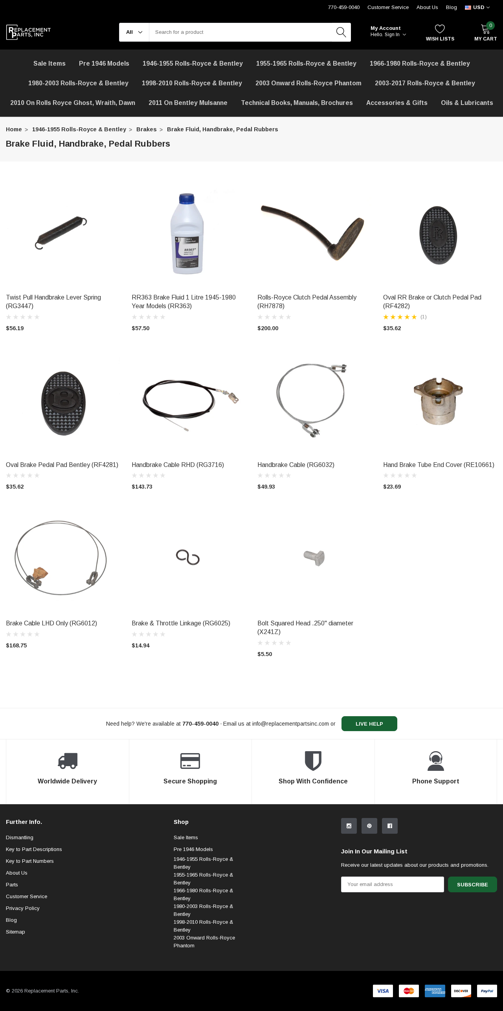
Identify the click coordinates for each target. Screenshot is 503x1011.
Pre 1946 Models (104, 63)
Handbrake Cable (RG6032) (295, 464)
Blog (451, 7)
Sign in (393, 34)
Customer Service (388, 7)
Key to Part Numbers (30, 861)
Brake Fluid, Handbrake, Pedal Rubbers (222, 129)
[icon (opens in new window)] (349, 826)
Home (14, 129)
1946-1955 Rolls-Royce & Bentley (193, 63)
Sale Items (186, 837)
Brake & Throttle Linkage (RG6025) (181, 623)
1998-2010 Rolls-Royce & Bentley (192, 83)
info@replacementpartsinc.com (290, 724)
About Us (427, 7)
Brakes (146, 129)
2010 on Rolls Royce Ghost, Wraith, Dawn (72, 102)
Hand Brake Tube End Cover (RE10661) (438, 464)
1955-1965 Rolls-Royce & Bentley (306, 63)
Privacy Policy (23, 908)
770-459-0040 (344, 7)
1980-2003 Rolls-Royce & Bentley (78, 83)
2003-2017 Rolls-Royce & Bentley (425, 83)
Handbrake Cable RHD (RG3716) (178, 464)
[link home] (28, 32)
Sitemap (15, 932)
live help (369, 724)
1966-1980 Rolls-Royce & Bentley (420, 63)
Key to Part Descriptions (34, 849)
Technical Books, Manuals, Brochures (297, 102)
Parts (12, 885)
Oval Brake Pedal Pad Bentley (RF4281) (62, 464)
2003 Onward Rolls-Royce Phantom (204, 942)
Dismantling (19, 837)
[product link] (63, 232)
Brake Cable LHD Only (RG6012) (51, 623)
